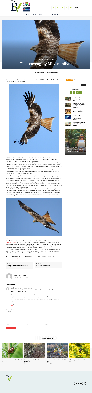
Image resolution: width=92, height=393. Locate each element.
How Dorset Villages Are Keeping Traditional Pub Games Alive (78, 111)
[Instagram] (58, 8)
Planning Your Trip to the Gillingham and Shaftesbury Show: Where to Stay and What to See (79, 105)
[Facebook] (53, 8)
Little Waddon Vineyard (43, 265)
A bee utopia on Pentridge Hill (77, 360)
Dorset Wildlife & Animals (46, 59)
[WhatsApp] (80, 92)
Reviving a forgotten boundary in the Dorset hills (34, 360)
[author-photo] (2, 362)
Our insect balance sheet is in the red (12, 360)
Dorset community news (72, 147)
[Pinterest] (77, 92)
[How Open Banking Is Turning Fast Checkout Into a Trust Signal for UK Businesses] (68, 117)
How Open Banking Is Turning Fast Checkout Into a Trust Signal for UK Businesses (79, 117)
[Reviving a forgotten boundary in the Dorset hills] (34, 350)
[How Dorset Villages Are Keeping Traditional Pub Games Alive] (68, 111)
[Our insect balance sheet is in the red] (12, 350)
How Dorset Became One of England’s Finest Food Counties (79, 124)
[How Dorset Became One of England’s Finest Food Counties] (68, 124)
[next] (84, 80)
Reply (12, 305)
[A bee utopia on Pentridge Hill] (79, 350)
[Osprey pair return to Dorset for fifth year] (57, 350)
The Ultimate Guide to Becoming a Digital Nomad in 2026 (79, 99)
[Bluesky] (71, 8)
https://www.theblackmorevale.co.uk (22, 277)
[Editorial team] (9, 276)
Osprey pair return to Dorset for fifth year (57, 360)
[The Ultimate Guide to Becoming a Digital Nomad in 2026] (68, 99)
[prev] (82, 80)
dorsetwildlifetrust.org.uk (12, 258)
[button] (78, 7)
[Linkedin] (62, 8)
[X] (66, 8)
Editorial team (40, 72)
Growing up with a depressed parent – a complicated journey (18, 266)
